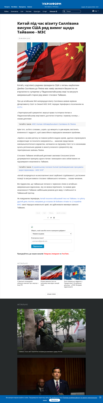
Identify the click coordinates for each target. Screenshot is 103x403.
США (44, 213)
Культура (37, 11)
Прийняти (54, 400)
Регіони (28, 11)
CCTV (19, 107)
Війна (6, 11)
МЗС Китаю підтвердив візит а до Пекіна (54, 124)
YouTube (65, 254)
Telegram (47, 254)
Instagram (55, 254)
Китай (38, 213)
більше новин (51, 294)
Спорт (45, 11)
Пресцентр (22, 7)
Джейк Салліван (61, 213)
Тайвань (51, 213)
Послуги (7, 7)
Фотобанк (14, 7)
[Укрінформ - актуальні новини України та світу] (51, 4)
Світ (22, 11)
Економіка (14, 11)
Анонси (29, 7)
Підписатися (37, 246)
